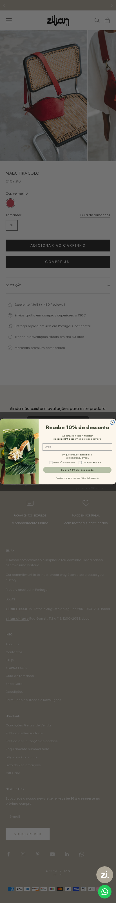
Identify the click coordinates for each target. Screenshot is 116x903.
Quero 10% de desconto (77, 469)
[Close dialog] (112, 422)
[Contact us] (104, 891)
